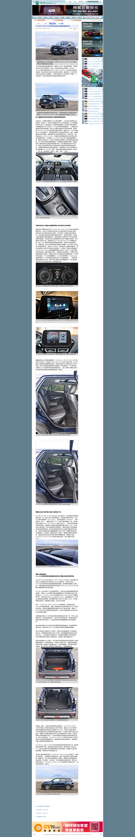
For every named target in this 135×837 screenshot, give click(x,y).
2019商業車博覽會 (40, 20)
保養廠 (45, 23)
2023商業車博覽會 (77, 20)
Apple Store (45, 809)
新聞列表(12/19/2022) (41, 816)
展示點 (38, 23)
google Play (44, 813)
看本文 (52, 23)
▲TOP (34, 834)
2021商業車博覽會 (58, 20)
